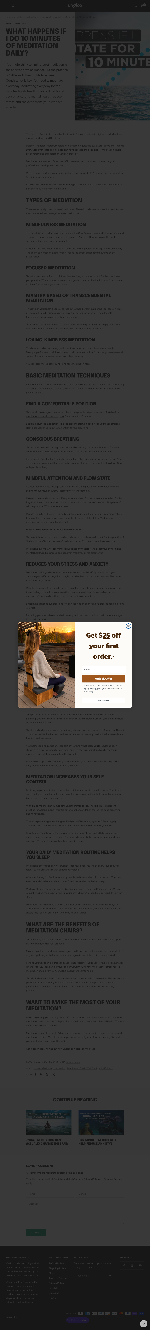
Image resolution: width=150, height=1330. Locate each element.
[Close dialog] (128, 626)
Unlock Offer (103, 678)
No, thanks (103, 700)
